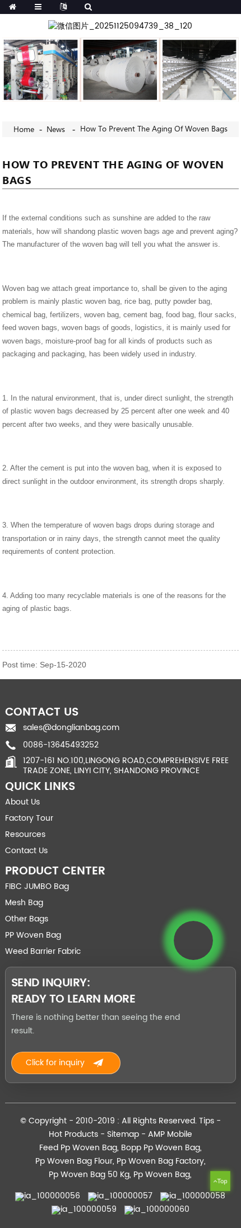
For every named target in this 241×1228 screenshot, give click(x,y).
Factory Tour (29, 818)
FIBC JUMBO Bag (37, 886)
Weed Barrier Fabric (43, 951)
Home (23, 130)
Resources (25, 834)
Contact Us (26, 850)
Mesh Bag (24, 902)
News (56, 130)
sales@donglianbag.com (71, 727)
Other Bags (26, 918)
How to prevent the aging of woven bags (154, 129)
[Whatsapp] (193, 940)
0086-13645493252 (61, 744)
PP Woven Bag (33, 935)
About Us (22, 802)
